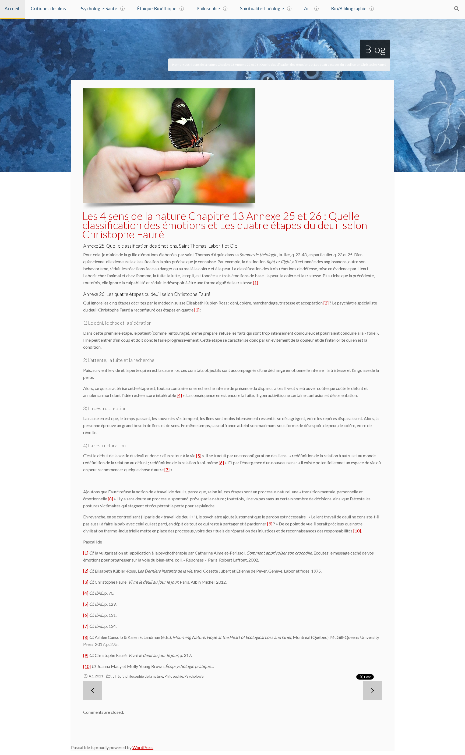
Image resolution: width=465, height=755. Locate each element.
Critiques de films (48, 8)
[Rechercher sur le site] (456, 8)
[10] (357, 530)
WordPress (142, 747)
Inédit (119, 676)
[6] (221, 462)
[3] (196, 309)
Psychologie (194, 676)
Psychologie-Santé (98, 8)
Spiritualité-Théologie (262, 8)
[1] (255, 282)
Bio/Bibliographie (348, 8)
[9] (269, 523)
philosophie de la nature (144, 676)
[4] (179, 395)
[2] (326, 302)
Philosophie (208, 8)
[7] (167, 469)
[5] (198, 455)
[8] (110, 498)
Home (176, 65)
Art (307, 8)
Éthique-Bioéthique (156, 8)
